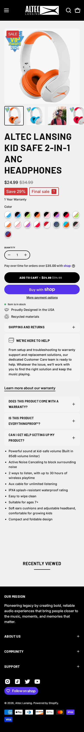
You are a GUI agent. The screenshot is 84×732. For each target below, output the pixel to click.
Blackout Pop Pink (47, 215)
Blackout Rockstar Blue (18, 215)
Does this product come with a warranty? (34, 404)
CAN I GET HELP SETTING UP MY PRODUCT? (31, 437)
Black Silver (76, 224)
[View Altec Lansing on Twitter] (27, 681)
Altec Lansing (23, 703)
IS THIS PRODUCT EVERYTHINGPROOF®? (24, 420)
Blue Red (8, 234)
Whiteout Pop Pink (18, 224)
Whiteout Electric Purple (27, 224)
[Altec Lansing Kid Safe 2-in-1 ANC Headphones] (14, 115)
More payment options (42, 297)
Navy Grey (56, 224)
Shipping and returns (27, 327)
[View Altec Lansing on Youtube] (37, 681)
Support (12, 666)
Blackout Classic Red (66, 215)
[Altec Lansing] (42, 10)
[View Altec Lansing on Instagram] (7, 681)
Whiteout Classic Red (37, 224)
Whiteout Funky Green (76, 215)
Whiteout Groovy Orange (8, 224)
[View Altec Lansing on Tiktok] (17, 681)
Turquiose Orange (66, 224)
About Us (12, 636)
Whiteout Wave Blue (8, 215)
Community (14, 651)
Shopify (53, 703)
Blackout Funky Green (27, 215)
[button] (68, 10)
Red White (47, 224)
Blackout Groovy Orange (37, 215)
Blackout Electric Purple (56, 215)
